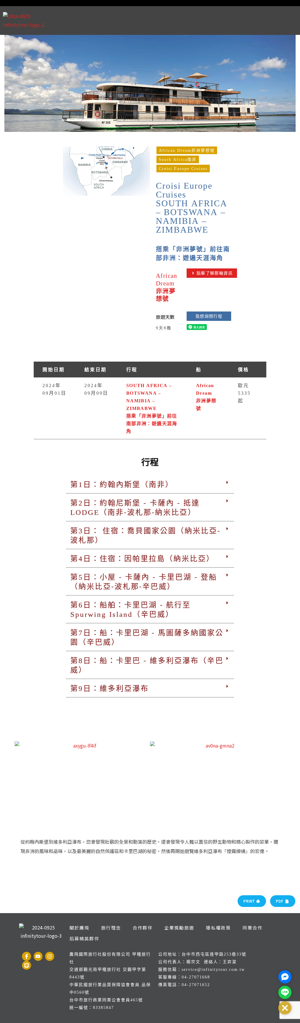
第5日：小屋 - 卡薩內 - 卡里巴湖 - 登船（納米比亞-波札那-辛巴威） (143, 581)
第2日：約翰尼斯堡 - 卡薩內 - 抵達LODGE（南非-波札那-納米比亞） (135, 507)
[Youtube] (38, 956)
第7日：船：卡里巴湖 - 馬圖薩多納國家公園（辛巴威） (147, 637)
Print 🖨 (251, 900)
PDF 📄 (282, 900)
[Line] (26, 965)
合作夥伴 (143, 928)
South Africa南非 (178, 159)
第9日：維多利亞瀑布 (109, 688)
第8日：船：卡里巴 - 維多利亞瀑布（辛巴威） (147, 665)
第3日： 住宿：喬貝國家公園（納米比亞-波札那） (145, 535)
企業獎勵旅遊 (179, 928)
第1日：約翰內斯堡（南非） (121, 484)
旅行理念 (111, 928)
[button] (150, 484)
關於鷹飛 (79, 928)
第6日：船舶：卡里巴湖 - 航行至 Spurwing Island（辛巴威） (130, 609)
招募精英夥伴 (84, 938)
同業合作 (252, 928)
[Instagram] (49, 956)
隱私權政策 (218, 928)
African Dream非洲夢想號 (187, 150)
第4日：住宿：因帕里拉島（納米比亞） (142, 558)
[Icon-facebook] (26, 956)
